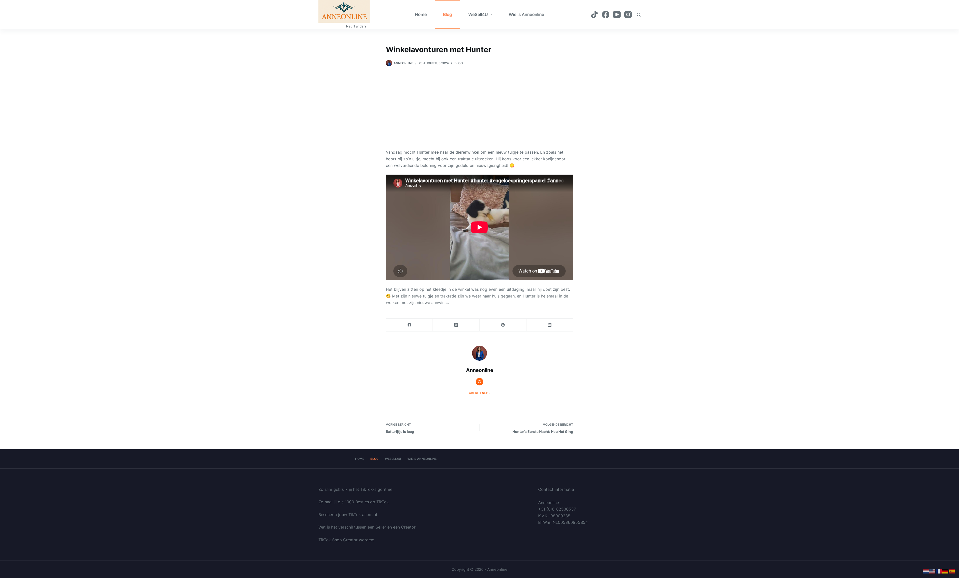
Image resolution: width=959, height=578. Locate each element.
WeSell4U (478, 14)
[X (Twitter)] (456, 325)
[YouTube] (617, 14)
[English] (932, 571)
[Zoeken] (639, 14)
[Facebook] (605, 14)
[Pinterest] (503, 325)
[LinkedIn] (549, 325)
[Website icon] (479, 381)
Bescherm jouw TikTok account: (348, 514)
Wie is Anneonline (526, 14)
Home (421, 14)
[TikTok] (594, 14)
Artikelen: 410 (479, 393)
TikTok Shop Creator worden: (346, 539)
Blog (447, 14)
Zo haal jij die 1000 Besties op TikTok (353, 501)
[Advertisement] (479, 104)
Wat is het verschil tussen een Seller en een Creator (367, 527)
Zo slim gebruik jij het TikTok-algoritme (355, 489)
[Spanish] (952, 571)
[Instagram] (628, 14)
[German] (945, 571)
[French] (939, 571)
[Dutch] (926, 571)
